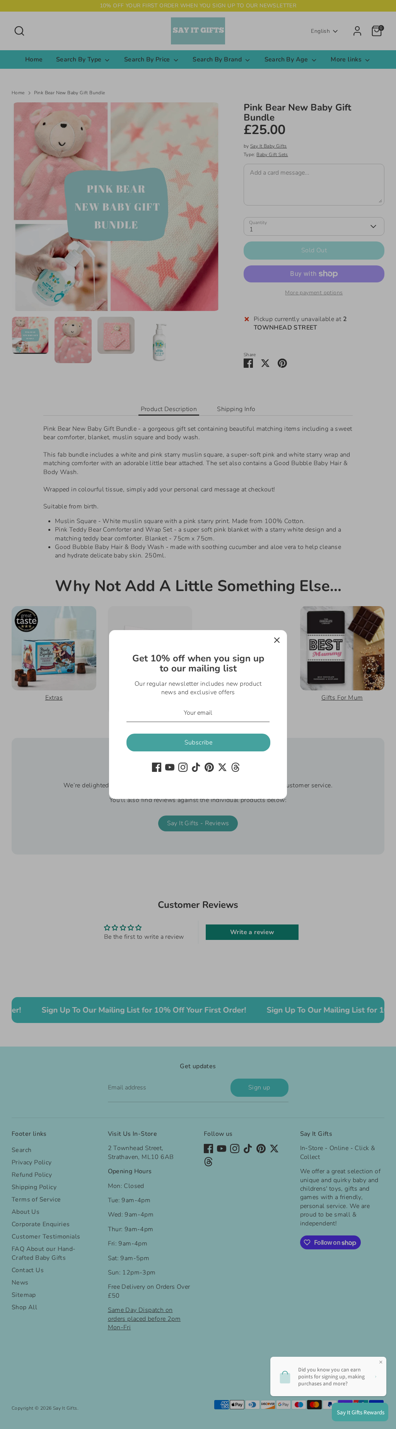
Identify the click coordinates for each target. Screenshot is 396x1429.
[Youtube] (169, 767)
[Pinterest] (209, 767)
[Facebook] (156, 767)
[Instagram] (183, 767)
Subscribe (198, 742)
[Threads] (235, 767)
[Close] (276, 640)
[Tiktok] (196, 767)
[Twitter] (222, 767)
